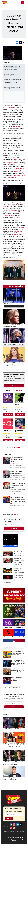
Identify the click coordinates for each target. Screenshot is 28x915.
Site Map (20, 833)
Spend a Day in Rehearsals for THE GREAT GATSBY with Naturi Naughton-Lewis (19, 562)
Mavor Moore (17, 126)
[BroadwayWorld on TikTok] (21, 824)
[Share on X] (20, 42)
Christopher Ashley (11, 163)
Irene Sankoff (18, 159)
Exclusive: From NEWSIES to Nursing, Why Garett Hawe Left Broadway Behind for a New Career (13, 763)
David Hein (6, 161)
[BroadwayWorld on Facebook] (10, 824)
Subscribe (14, 528)
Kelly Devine (16, 217)
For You (9, 283)
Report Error (14, 835)
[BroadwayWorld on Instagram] (14, 824)
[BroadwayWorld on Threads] (10, 827)
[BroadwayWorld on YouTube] (14, 827)
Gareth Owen (17, 175)
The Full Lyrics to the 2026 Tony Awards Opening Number (17, 485)
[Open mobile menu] (26, 2)
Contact (17, 831)
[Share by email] (23, 42)
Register (14, 2)
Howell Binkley (18, 172)
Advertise (6, 831)
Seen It (8, 411)
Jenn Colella (9, 170)
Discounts (19, 640)
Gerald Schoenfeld (17, 235)
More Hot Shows (8, 640)
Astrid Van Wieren (18, 168)
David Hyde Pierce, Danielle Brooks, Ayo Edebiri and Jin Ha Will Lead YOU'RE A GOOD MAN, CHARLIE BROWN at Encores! (14, 746)
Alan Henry (16, 514)
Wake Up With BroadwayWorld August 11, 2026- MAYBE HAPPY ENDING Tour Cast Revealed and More (14, 68)
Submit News (8, 833)
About (12, 831)
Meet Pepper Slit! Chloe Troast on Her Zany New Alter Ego (19, 553)
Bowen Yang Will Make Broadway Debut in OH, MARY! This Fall (13, 778)
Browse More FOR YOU (13, 369)
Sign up (14, 707)
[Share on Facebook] (17, 42)
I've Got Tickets (8, 414)
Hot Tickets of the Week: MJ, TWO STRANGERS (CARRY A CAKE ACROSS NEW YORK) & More (13, 87)
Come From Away (8, 107)
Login (19, 2)
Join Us (22, 831)
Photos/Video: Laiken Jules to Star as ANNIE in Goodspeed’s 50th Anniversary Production (13, 74)
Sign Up (9, 818)
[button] (22, 2)
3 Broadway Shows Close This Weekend (12, 729)
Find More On (13, 447)
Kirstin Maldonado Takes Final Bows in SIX (19, 577)
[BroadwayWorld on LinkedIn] (17, 824)
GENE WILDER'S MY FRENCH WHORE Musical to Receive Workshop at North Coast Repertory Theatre (13, 81)
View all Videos (7, 582)
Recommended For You (9, 647)
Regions (15, 833)
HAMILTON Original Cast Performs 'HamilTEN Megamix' (19, 570)
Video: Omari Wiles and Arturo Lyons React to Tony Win (16, 459)
